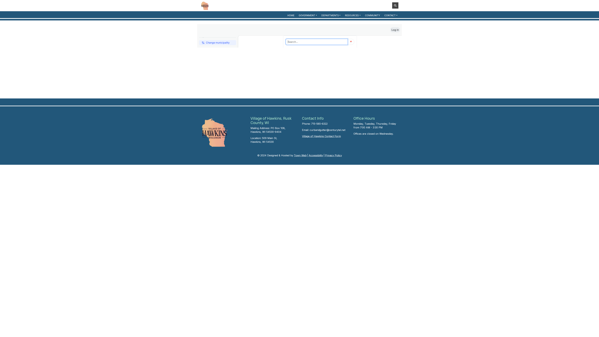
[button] (308, 15)
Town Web (300, 155)
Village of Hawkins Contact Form (321, 136)
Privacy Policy (333, 155)
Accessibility (316, 155)
